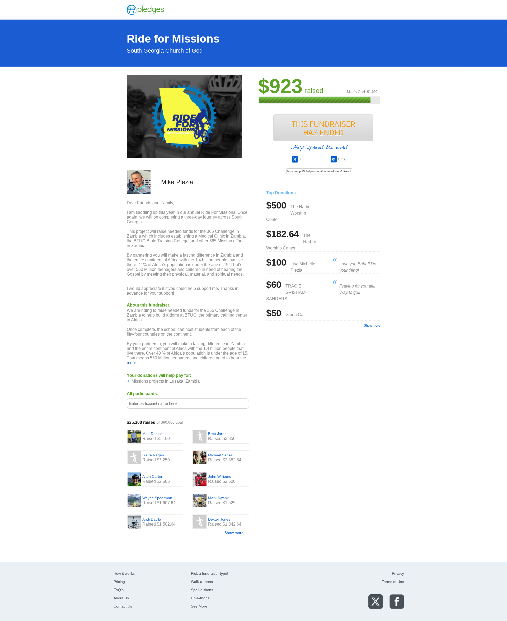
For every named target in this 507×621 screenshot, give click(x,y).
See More (199, 606)
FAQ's (119, 590)
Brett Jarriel (217, 434)
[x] (375, 601)
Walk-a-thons (202, 582)
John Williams (219, 476)
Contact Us (123, 606)
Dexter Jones (219, 519)
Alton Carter (152, 476)
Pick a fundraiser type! (209, 573)
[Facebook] (396, 601)
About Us (121, 598)
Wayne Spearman (157, 498)
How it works (124, 573)
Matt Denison (153, 434)
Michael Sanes (220, 455)
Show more (233, 533)
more (131, 362)
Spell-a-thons (202, 590)
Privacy (398, 573)
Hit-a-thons (200, 598)
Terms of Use (393, 582)
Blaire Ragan (153, 455)
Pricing (119, 582)
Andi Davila (151, 519)
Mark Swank (218, 498)
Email (342, 159)
